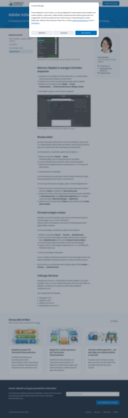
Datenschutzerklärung (80, 20)
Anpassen (64, 33)
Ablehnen (41, 33)
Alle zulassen (86, 33)
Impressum (35, 23)
